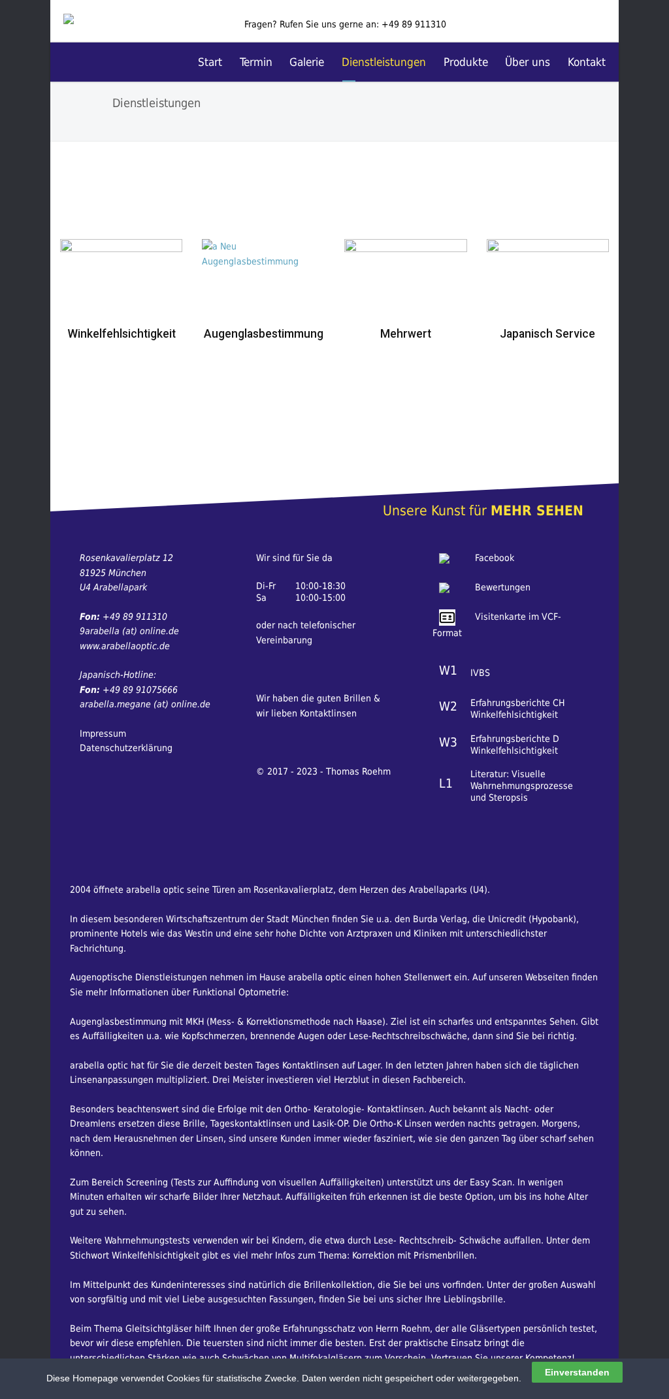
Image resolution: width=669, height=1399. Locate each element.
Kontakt (587, 62)
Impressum (103, 733)
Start (210, 62)
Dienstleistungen (384, 62)
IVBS (480, 672)
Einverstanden (577, 1372)
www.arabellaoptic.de (125, 646)
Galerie (306, 62)
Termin (256, 62)
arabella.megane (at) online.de (145, 704)
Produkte (466, 62)
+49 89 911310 (414, 24)
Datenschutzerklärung (126, 748)
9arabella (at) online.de (129, 631)
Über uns (527, 62)
